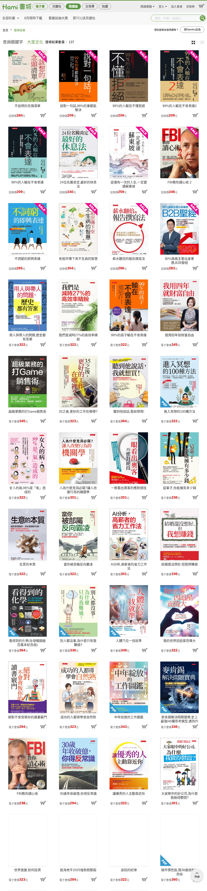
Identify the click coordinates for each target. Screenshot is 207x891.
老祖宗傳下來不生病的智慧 (78, 258)
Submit (202, 18)
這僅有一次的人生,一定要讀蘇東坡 (129, 184)
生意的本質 (27, 564)
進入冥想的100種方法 (179, 411)
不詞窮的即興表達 (27, 258)
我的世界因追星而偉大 (179, 641)
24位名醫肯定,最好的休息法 (78, 184)
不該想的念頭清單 (27, 106)
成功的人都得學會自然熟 (78, 717)
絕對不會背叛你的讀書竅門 (27, 717)
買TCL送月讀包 (84, 18)
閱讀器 (73, 6)
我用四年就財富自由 (179, 335)
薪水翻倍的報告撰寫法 (129, 258)
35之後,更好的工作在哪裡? (78, 411)
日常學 (89, 6)
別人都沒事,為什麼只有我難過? (78, 643)
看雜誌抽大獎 (58, 18)
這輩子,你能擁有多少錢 (179, 488)
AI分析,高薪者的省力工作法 (129, 566)
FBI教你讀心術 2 (179, 182)
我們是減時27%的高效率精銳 (78, 337)
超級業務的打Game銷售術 (27, 411)
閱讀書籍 (146, 6)
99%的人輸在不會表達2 (180, 106)
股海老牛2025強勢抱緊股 (78, 870)
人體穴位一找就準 (129, 641)
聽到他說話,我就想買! (128, 411)
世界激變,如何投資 (27, 870)
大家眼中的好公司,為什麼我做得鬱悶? (179, 795)
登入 (161, 6)
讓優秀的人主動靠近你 (129, 793)
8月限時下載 (33, 18)
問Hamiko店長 (192, 29)
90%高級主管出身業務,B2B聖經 (179, 261)
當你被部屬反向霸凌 (78, 564)
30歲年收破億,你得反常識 (78, 793)
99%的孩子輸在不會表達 (129, 335)
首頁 (5, 30)
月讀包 (56, 6)
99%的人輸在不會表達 (27, 182)
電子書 (40, 6)
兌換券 (190, 6)
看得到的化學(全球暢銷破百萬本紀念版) (27, 643)
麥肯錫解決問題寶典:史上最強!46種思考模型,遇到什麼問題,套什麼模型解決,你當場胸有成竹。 (179, 719)
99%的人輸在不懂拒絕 (129, 106)
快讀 (105, 6)
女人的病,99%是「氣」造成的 (27, 490)
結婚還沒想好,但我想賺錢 (179, 564)
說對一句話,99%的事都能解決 (78, 108)
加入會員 (176, 6)
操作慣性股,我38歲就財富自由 (179, 872)
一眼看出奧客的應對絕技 (129, 488)
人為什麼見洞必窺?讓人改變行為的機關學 (78, 490)
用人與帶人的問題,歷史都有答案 (27, 337)
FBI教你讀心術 (27, 793)
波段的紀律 (129, 870)
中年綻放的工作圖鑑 (128, 717)
